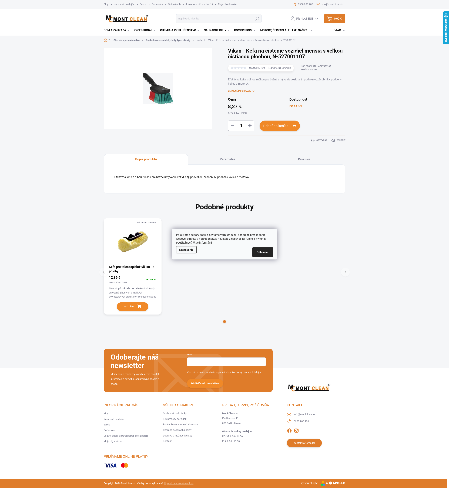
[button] (224, 321)
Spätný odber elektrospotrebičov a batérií (190, 4)
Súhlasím (263, 252)
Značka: (309, 69)
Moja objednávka (227, 4)
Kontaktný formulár (304, 443)
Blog (106, 4)
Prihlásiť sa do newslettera (205, 383)
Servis (143, 4)
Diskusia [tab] (304, 159)
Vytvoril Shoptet (309, 483)
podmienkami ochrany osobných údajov (239, 372)
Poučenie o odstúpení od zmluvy (180, 424)
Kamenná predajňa (124, 4)
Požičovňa (157, 4)
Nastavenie (186, 249)
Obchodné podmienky (175, 413)
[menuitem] (117, 30)
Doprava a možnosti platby (177, 435)
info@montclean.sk (304, 414)
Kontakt (167, 441)
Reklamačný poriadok (174, 419)
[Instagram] (296, 430)
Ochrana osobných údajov (177, 430)
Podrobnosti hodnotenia (279, 68)
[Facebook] (289, 430)
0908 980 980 (301, 421)
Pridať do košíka (275, 126)
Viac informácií (202, 242)
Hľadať (257, 18)
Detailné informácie (239, 91)
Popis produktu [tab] (146, 159)
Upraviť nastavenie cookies (178, 483)
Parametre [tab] (227, 159)
